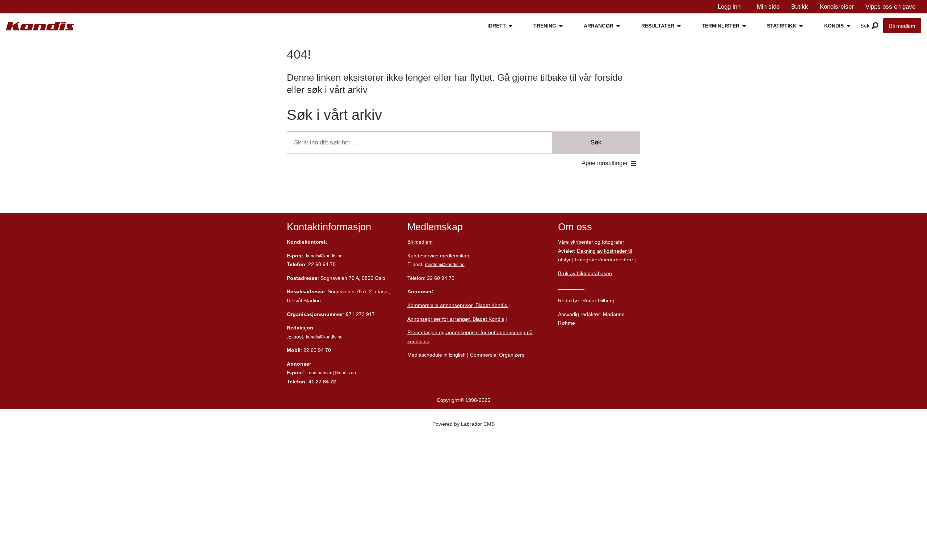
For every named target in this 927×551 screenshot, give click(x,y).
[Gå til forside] (40, 26)
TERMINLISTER (720, 26)
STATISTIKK (781, 26)
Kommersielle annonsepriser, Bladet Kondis (457, 305)
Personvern (571, 287)
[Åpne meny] (875, 26)
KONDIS (834, 26)
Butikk (799, 6)
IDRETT (496, 26)
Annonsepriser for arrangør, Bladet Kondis (455, 319)
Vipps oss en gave (890, 6)
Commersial (484, 355)
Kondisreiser (837, 6)
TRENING (544, 26)
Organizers (511, 355)
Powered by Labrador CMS (463, 424)
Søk (596, 142)
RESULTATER (657, 26)
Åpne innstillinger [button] (605, 163)
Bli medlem (902, 26)
